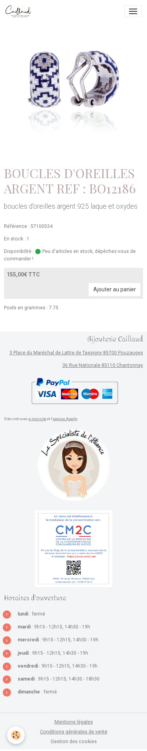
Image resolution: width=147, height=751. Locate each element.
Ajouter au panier (114, 289)
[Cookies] (16, 735)
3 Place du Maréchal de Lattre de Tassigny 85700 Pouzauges (76, 353)
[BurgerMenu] (133, 11)
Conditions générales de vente (73, 732)
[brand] (19, 11)
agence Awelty (65, 419)
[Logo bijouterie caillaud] (73, 465)
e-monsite (37, 419)
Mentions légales (73, 722)
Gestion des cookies (74, 741)
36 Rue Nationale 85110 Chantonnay (102, 365)
